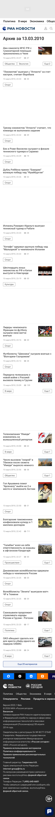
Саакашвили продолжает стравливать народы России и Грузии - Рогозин (18, 615)
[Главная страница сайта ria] (18, 28)
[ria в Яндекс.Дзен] (19, 676)
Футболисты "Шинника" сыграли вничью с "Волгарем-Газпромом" (27, 355)
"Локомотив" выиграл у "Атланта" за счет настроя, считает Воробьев (26, 73)
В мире (47, 693)
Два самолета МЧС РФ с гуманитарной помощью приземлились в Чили (17, 51)
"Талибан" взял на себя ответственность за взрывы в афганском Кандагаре (19, 548)
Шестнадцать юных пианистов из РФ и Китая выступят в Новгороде (17, 270)
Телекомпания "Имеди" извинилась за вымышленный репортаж (17, 437)
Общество (21, 693)
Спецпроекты (10, 698)
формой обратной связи (15, 791)
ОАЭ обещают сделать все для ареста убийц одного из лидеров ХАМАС (19, 641)
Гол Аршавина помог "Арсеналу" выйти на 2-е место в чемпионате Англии (19, 486)
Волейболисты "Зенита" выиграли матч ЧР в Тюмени (25, 593)
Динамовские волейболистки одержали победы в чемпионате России (26, 572)
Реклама (25, 698)
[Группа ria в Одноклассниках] (42, 676)
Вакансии (8, 711)
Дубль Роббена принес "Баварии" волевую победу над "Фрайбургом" (23, 171)
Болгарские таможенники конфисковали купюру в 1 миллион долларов (18, 522)
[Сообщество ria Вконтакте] (31, 676)
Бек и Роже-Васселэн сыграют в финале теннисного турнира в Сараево (26, 150)
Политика (8, 693)
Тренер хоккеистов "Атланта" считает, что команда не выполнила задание (27, 129)
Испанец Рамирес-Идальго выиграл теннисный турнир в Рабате (24, 227)
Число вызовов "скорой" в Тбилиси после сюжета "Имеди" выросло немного (18, 462)
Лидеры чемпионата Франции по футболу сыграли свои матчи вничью (15, 331)
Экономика (35, 693)
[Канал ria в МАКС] (8, 676)
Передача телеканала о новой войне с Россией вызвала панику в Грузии (17, 377)
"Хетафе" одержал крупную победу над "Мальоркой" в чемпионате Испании (25, 248)
